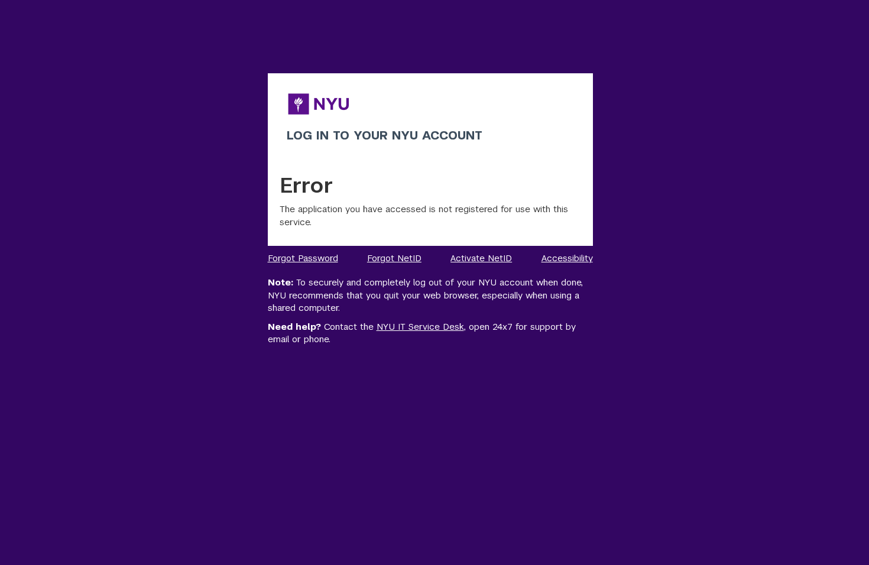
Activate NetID (481, 258)
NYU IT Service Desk (420, 326)
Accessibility (567, 258)
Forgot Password (303, 258)
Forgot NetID (394, 258)
